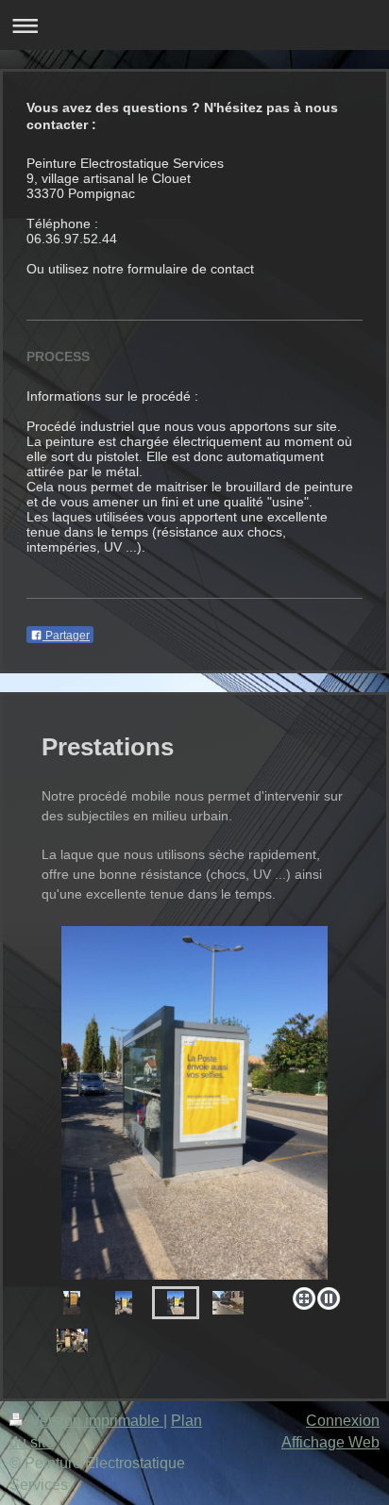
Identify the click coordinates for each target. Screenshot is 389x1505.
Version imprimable (94, 1421)
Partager (66, 635)
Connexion (343, 1421)
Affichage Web (330, 1442)
